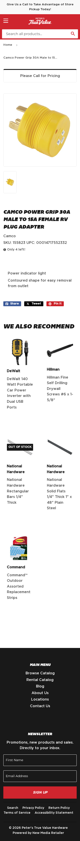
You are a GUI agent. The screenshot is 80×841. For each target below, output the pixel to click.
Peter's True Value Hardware (45, 827)
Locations (40, 699)
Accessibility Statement (54, 812)
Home (7, 44)
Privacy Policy (33, 807)
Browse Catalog (40, 673)
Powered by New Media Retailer (38, 833)
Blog (40, 686)
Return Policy (59, 807)
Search (12, 807)
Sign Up (40, 792)
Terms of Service (17, 812)
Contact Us (40, 706)
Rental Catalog (40, 680)
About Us (40, 693)
